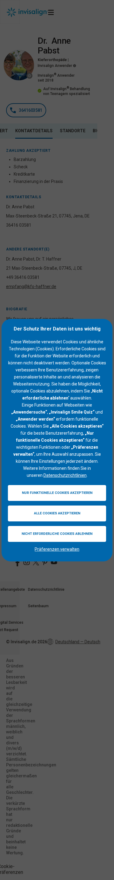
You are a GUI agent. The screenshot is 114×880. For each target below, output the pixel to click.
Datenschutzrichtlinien (65, 475)
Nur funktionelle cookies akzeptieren (57, 493)
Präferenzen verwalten (57, 549)
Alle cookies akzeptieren (57, 513)
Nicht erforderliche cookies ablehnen (57, 534)
